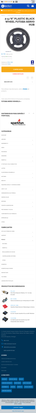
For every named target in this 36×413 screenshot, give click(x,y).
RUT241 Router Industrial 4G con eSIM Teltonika (22, 313)
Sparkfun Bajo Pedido (7, 268)
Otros (3, 222)
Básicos (3, 180)
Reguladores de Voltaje (8, 252)
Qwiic (2, 147)
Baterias (3, 201)
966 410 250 (6, 340)
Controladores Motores (9, 256)
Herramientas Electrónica (8, 193)
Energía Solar (5, 197)
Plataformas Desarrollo (8, 172)
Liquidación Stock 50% (7, 280)
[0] (32, 6)
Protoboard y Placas (7, 209)
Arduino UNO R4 (13, 379)
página (25, 89)
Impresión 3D (4, 217)
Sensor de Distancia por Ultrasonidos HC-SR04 (22, 300)
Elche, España (12, 347)
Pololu (3, 239)
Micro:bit (3, 135)
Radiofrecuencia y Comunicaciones (10, 184)
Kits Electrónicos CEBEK (8, 231)
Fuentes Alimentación (7, 205)
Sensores (3, 155)
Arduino (3, 139)
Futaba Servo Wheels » (11, 101)
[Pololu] (32, 64)
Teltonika (4, 276)
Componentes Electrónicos (8, 213)
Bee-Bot (21, 379)
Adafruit (3, 235)
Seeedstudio (4, 272)
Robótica (3, 160)
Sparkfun (3, 264)
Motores (3, 176)
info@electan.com (11, 343)
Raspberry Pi (4, 143)
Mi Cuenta (3, 367)
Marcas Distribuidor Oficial (8, 358)
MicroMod (4, 151)
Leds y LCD (4, 188)
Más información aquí (18, 411)
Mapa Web (3, 370)
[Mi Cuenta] (13, 1)
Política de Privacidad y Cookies (9, 364)
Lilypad (3, 168)
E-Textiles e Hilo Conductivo (9, 164)
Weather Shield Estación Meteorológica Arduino (23, 307)
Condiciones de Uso (6, 361)
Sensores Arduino (6, 390)
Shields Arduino (29, 386)
